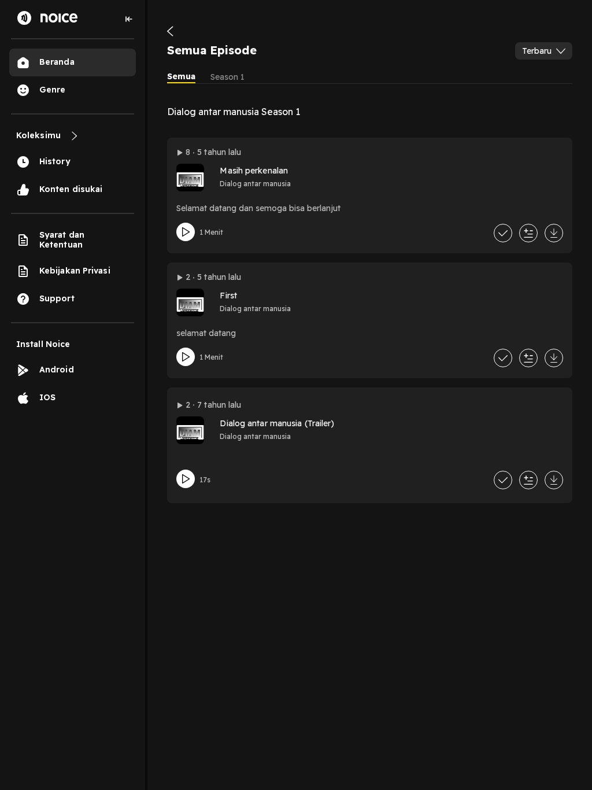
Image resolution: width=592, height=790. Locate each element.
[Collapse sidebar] (129, 19)
